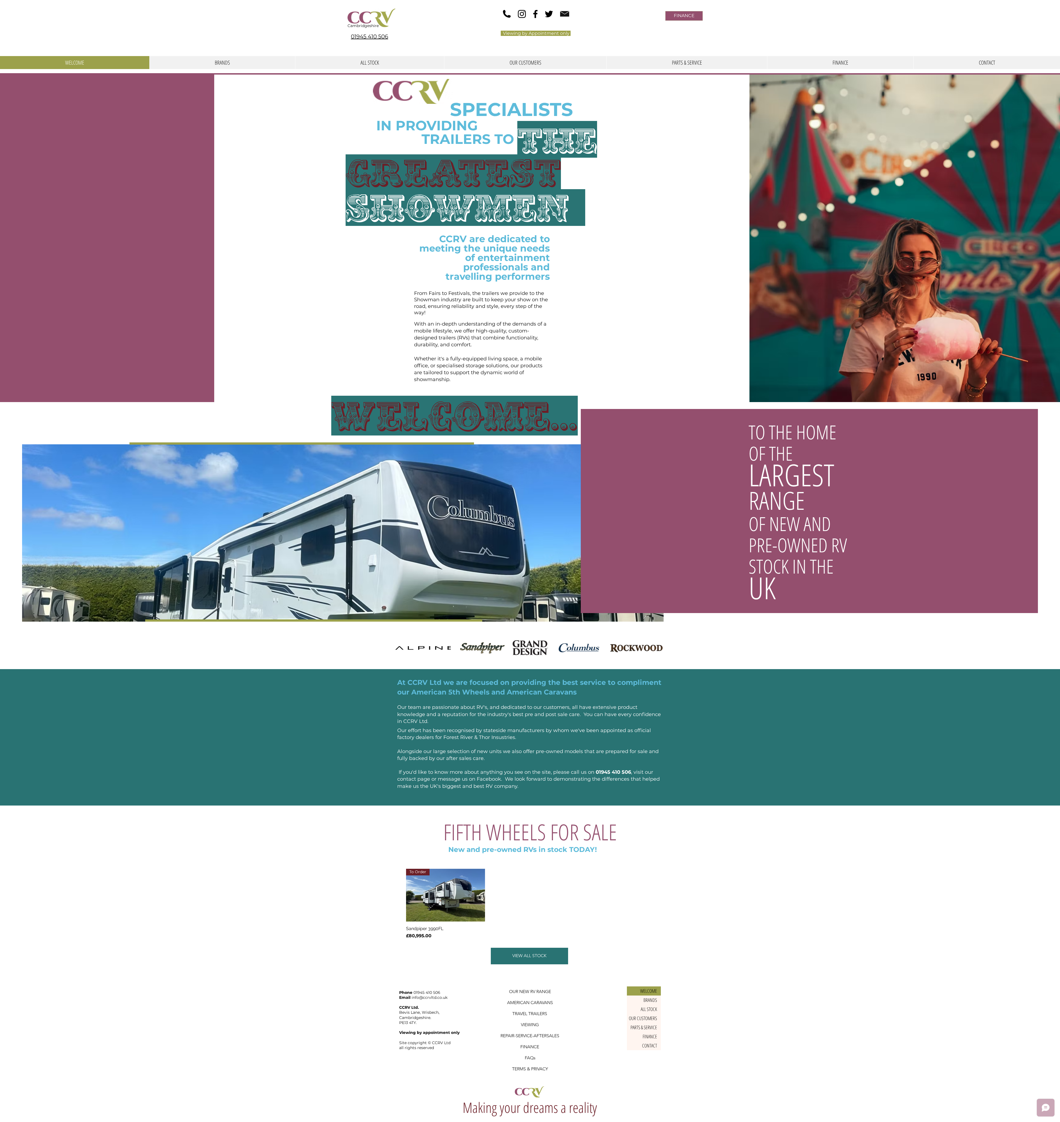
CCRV (437, 1042)
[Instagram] (521, 14)
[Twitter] (549, 14)
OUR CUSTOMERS (643, 1018)
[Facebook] (535, 14)
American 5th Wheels (450, 692)
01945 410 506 (613, 772)
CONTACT (649, 1045)
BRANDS (650, 1000)
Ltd (447, 1042)
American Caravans (542, 692)
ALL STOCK (649, 1009)
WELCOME (648, 991)
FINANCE (650, 1036)
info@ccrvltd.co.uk (429, 997)
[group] (530, 903)
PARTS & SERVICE (643, 1027)
